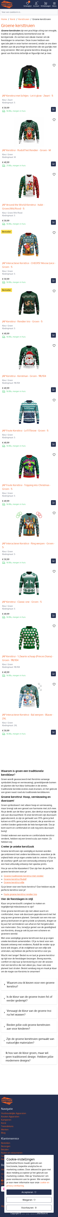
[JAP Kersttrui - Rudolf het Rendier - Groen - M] (29, 132)
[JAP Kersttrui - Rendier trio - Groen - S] (29, 303)
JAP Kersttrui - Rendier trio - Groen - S (22, 321)
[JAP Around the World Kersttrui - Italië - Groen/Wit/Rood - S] (29, 187)
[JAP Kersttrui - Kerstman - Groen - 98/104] (29, 358)
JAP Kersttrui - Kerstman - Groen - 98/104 (24, 375)
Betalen (5, 1149)
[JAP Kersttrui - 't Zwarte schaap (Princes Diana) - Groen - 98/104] (29, 638)
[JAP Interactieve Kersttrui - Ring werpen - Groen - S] (29, 525)
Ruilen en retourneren (11, 1152)
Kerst (12, 19)
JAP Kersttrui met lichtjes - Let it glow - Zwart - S (27, 95)
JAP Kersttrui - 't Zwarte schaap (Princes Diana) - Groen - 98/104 (27, 658)
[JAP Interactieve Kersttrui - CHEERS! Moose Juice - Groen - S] (29, 245)
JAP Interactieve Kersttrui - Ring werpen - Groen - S (28, 545)
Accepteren (27, 1192)
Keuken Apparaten (10, 1116)
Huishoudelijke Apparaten (13, 1113)
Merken (4, 1129)
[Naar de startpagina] (7, 4)
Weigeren (27, 1199)
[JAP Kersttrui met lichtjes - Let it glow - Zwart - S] (29, 77)
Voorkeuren (27, 1207)
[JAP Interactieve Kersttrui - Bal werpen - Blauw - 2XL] (29, 696)
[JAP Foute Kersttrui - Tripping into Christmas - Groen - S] (29, 467)
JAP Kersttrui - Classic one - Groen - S (22, 601)
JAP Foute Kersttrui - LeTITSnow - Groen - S (25, 430)
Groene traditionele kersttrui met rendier (24, 876)
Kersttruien (23, 19)
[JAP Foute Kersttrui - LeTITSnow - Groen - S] (29, 412)
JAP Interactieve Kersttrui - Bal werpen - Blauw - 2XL (27, 716)
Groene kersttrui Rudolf (15, 879)
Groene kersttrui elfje (14, 882)
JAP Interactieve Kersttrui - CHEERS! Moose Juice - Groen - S (29, 265)
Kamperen (6, 1119)
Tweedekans (7, 1126)
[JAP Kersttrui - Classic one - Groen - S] (29, 584)
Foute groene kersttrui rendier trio (20, 894)
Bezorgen (5, 1146)
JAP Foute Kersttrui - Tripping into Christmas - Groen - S (26, 487)
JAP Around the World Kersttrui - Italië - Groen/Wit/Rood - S (23, 206)
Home (4, 19)
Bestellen (5, 1143)
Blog (3, 1132)
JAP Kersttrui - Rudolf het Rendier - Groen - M (26, 150)
